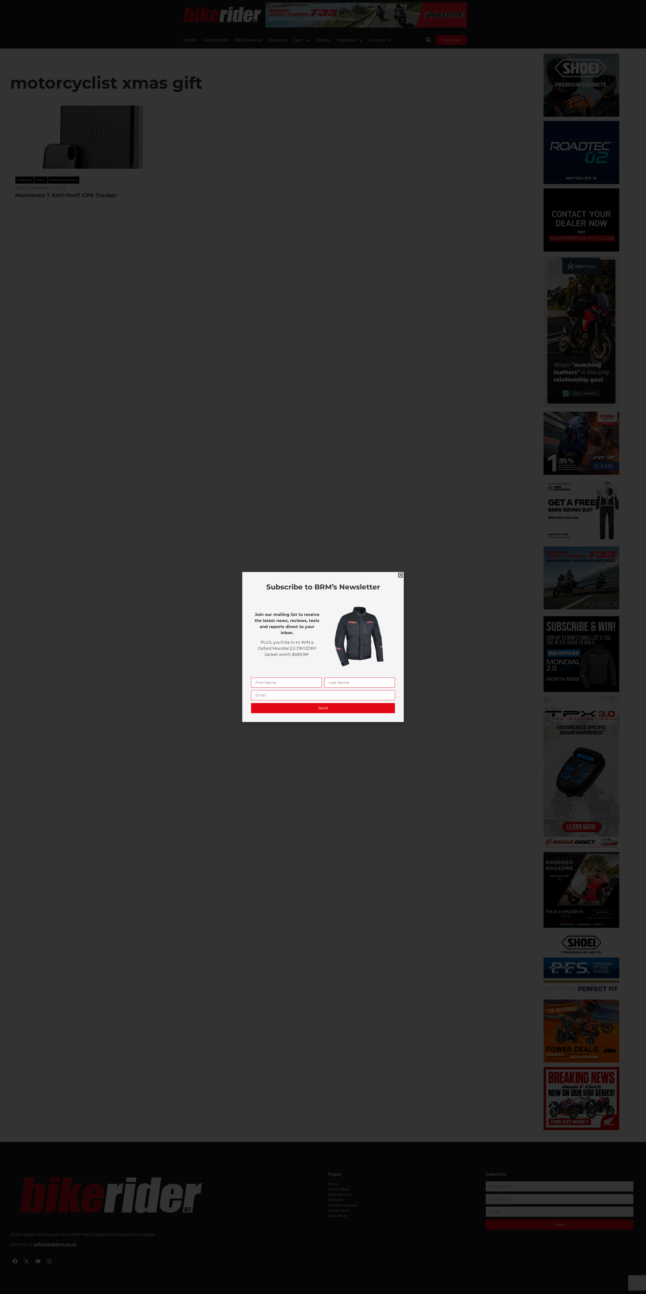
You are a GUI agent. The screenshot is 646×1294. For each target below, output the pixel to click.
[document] (323, 647)
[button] (400, 575)
